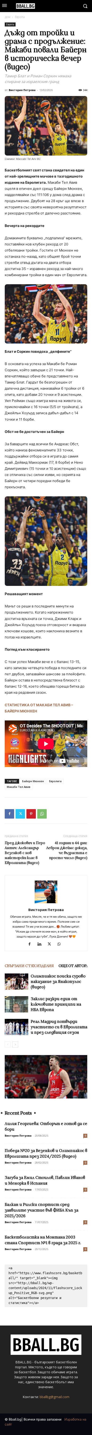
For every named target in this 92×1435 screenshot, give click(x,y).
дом (7, 17)
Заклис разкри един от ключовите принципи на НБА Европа (56, 1004)
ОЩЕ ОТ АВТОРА (74, 965)
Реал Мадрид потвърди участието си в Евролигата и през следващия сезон (59, 1027)
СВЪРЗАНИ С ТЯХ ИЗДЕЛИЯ (29, 965)
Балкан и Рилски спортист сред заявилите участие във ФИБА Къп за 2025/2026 (41, 1210)
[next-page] (15, 1044)
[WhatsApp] (42, 814)
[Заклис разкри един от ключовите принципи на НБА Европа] (16, 1004)
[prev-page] (8, 1044)
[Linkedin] (41, 944)
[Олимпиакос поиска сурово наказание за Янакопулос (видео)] (16, 981)
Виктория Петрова (22, 90)
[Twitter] (20, 814)
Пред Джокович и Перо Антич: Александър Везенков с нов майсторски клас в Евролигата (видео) (25, 853)
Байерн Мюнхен (33, 781)
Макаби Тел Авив (18, 787)
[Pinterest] (31, 814)
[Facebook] (9, 814)
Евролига (55, 781)
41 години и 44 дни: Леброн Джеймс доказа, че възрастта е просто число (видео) (66, 850)
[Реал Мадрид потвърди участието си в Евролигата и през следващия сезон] (16, 1027)
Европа (20, 17)
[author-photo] (46, 903)
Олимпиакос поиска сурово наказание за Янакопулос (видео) (58, 981)
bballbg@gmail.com (54, 1397)
